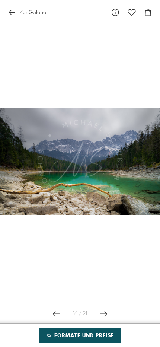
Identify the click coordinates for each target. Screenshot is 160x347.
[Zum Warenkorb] (148, 12)
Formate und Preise (83, 335)
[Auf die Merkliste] (131, 12)
